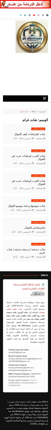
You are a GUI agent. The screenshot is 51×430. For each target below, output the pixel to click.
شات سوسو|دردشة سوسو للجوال (26, 205)
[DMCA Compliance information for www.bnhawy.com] (37, 294)
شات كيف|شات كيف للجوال (29, 134)
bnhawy (39, 138)
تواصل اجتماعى (38, 129)
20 (14, 257)
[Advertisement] (25, 73)
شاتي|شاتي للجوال (34, 227)
